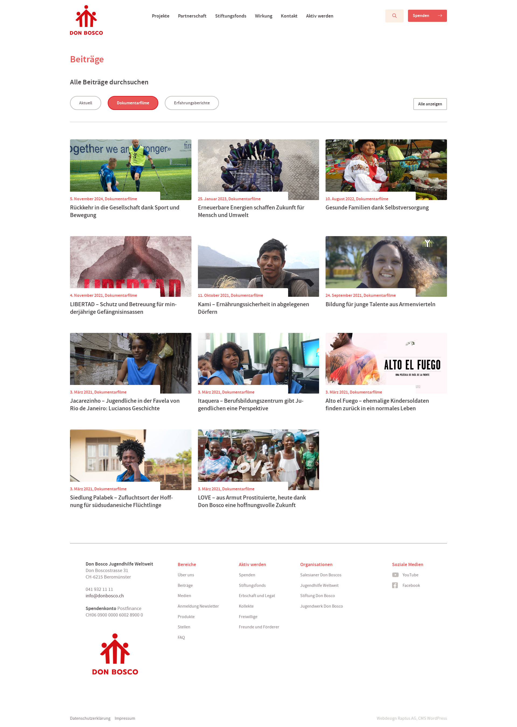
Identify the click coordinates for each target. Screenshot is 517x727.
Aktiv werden (319, 16)
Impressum (125, 718)
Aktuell (85, 103)
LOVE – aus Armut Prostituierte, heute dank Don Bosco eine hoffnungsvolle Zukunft (252, 501)
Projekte (160, 16)
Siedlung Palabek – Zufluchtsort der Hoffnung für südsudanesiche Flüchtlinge (121, 501)
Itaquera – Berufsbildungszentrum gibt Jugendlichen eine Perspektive (250, 404)
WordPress (437, 718)
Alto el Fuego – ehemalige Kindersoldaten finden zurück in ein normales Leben (377, 404)
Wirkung (263, 16)
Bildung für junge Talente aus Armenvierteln (380, 304)
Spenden (421, 15)
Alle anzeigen (430, 104)
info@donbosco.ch (105, 596)
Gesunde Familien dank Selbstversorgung (377, 207)
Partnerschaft (192, 16)
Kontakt (289, 16)
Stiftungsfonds (230, 16)
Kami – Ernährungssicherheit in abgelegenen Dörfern (253, 308)
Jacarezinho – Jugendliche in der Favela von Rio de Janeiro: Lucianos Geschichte (125, 404)
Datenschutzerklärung (90, 718)
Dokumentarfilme (133, 103)
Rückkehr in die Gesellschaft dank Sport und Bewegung (124, 211)
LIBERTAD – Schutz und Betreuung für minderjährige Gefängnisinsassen (123, 308)
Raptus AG (407, 718)
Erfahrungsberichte (192, 103)
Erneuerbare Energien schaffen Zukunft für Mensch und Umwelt (251, 211)
